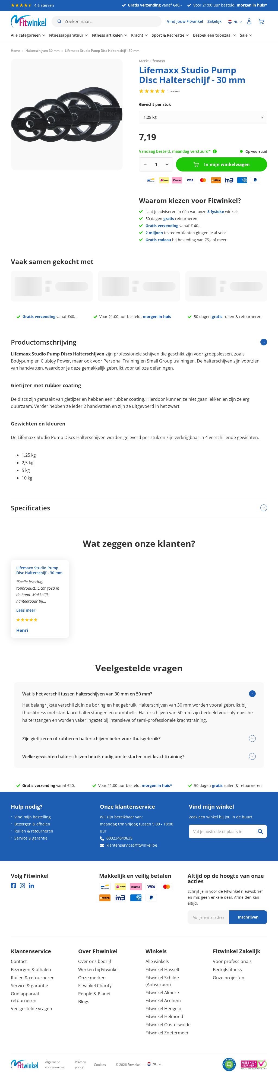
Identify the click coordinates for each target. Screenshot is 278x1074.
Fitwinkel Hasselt (162, 970)
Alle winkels (157, 961)
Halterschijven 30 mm (42, 51)
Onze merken (92, 978)
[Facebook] (13, 885)
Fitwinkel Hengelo (163, 1009)
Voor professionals (232, 961)
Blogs (83, 1002)
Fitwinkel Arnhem (163, 1000)
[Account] (249, 21)
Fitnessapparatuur (66, 35)
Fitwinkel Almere (162, 993)
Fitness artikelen (107, 35)
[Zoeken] (260, 831)
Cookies (100, 1064)
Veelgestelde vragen (31, 1009)
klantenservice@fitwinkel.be (131, 845)
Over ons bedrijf (94, 961)
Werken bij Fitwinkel (98, 970)
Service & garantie (31, 838)
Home (15, 51)
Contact (19, 961)
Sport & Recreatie (168, 35)
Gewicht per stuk (155, 104)
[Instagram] (22, 885)
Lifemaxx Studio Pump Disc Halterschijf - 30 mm (39, 570)
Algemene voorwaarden (55, 1064)
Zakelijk (214, 21)
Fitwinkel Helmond (164, 1016)
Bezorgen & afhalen (32, 824)
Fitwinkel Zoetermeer (167, 1033)
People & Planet (94, 994)
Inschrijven (248, 917)
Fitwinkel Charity (95, 986)
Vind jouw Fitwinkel (185, 21)
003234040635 (119, 838)
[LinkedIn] (31, 885)
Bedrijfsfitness (227, 970)
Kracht (137, 35)
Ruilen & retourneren (33, 831)
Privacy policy (80, 1064)
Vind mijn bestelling (32, 816)
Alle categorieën (26, 35)
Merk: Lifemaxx (152, 60)
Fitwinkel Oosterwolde (168, 1025)
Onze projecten (228, 978)
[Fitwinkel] (24, 1065)
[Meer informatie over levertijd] (215, 151)
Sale (244, 35)
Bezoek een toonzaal (212, 35)
